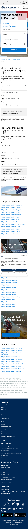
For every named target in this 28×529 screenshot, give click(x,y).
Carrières (3, 472)
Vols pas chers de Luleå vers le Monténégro (13, 364)
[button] (10, 26)
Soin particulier (5, 450)
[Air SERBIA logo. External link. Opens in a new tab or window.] (2, 256)
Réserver (20, 7)
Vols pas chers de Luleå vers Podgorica (11, 229)
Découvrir (3, 409)
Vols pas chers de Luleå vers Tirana (10, 226)
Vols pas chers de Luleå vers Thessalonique (13, 224)
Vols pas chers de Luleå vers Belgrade (11, 210)
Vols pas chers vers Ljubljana (9, 282)
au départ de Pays (18, 522)
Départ (4, 43)
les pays (4, 520)
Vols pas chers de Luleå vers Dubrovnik (11, 205)
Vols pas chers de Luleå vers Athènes (11, 234)
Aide (2, 412)
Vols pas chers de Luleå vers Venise (10, 222)
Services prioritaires (6, 429)
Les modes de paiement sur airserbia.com (11, 453)
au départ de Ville (9, 522)
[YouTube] (18, 504)
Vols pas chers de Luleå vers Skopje (10, 231)
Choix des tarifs (5, 434)
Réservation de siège (6, 426)
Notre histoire (4, 465)
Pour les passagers (3, 2)
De (3, 33)
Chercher (14, 50)
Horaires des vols (5, 422)
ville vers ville (14, 520)
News (2, 470)
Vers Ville (9, 520)
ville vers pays (21, 520)
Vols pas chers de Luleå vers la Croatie (11, 348)
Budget (3, 95)
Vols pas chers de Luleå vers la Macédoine (12, 369)
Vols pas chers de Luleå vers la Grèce (11, 366)
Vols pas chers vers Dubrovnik (9, 278)
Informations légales (6, 482)
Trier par (3, 102)
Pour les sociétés (9, 2)
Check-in (3, 407)
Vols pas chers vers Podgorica (9, 302)
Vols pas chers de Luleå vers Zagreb (10, 212)
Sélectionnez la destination (10, 40)
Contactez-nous (5, 489)
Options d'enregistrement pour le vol (10, 446)
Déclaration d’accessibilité (7, 436)
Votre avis (3, 458)
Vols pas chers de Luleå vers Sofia (10, 217)
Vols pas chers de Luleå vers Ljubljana (11, 214)
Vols (9, 60)
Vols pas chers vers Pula (7, 285)
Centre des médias (5, 467)
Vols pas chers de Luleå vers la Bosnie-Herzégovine (11, 353)
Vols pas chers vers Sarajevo (8, 287)
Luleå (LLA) (6, 34)
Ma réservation (4, 405)
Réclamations (4, 455)
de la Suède (16, 60)
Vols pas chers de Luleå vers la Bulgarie (11, 359)
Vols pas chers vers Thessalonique (10, 297)
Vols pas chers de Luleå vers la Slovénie (11, 350)
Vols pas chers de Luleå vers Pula (10, 219)
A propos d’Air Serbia (15, 2)
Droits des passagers (6, 479)
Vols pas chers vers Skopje (8, 299)
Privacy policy (23, 255)
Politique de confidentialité (8, 477)
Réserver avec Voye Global (11, 335)
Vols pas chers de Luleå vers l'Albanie (11, 371)
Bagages (3, 424)
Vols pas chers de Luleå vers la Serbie (11, 357)
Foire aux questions (6, 443)
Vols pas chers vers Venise (8, 306)
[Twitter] (8, 504)
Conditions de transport (7, 475)
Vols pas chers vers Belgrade (9, 280)
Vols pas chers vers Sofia (7, 290)
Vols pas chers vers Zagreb (8, 292)
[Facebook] (4, 504)
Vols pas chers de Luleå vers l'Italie (10, 361)
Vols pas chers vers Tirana (8, 304)
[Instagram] (13, 504)
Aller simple (6, 23)
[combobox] (14, 86)
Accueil (3, 60)
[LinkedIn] (23, 504)
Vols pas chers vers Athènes (8, 294)
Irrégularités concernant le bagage (9, 448)
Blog (2, 414)
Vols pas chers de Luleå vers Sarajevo (11, 207)
